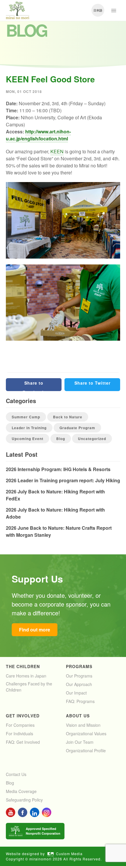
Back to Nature (67, 417)
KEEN (57, 151)
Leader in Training (29, 427)
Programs (79, 666)
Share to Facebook (34, 385)
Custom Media (69, 853)
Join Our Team (79, 742)
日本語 (97, 10)
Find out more (34, 629)
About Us (78, 716)
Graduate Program (77, 427)
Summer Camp (26, 417)
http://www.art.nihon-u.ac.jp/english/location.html (38, 135)
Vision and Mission (83, 725)
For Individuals (19, 733)
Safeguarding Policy (24, 800)
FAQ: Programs (80, 701)
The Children (23, 666)
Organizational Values (86, 733)
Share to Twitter (92, 383)
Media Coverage (21, 791)
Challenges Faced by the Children (29, 687)
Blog (60, 438)
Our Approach (79, 684)
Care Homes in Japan (26, 676)
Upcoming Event (27, 438)
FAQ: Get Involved (23, 742)
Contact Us (16, 774)
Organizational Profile (86, 750)
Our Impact (76, 693)
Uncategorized (92, 438)
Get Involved (23, 716)
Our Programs (79, 676)
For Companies (20, 725)
